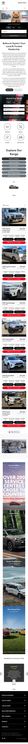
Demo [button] (14, 27)
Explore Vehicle (8, 239)
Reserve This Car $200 (14, 242)
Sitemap (17, 734)
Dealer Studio (23, 738)
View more (14, 679)
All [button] (8, 27)
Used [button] (19, 27)
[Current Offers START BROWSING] (14, 486)
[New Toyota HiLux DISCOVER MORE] (14, 630)
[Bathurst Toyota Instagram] (5, 738)
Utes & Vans (14, 169)
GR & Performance (14, 172)
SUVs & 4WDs (14, 166)
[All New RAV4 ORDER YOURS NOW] (14, 534)
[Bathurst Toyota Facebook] (3, 738)
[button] (24, 8)
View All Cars (15, 432)
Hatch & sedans (14, 162)
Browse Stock (18, 90)
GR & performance (14, 176)
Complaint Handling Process (15, 735)
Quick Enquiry (20, 239)
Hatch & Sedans (14, 159)
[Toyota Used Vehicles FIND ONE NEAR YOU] (14, 582)
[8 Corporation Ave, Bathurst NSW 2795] (6, 8)
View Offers (9, 90)
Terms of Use (7, 735)
